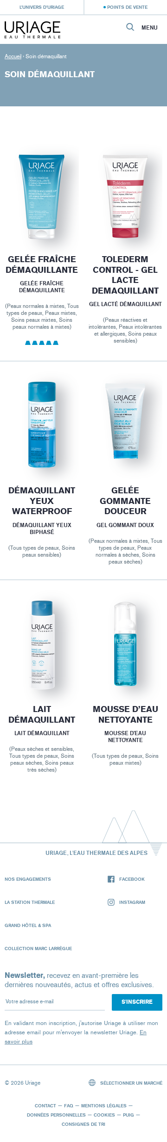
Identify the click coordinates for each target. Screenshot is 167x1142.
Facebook (132, 879)
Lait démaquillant (41, 714)
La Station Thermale (30, 902)
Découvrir (41, 218)
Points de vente (127, 7)
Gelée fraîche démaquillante (42, 264)
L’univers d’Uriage (41, 7)
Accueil (13, 56)
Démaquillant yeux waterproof (41, 500)
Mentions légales (104, 1105)
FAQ (68, 1105)
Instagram (132, 902)
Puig (128, 1114)
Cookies (104, 1114)
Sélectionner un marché (130, 1083)
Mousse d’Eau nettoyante (125, 714)
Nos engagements (28, 879)
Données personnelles (56, 1114)
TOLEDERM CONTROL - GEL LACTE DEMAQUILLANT (125, 275)
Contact (45, 1105)
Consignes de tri (83, 1124)
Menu (149, 28)
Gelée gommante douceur (125, 500)
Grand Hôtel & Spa (28, 925)
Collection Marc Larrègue (38, 948)
